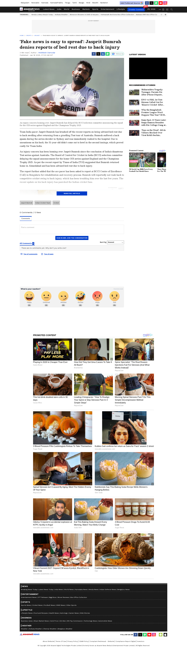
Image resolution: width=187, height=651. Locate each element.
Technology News (90, 621)
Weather (24, 629)
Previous (161, 14)
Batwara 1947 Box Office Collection (149, 14)
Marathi (95, 3)
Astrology (63, 613)
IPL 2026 (151, 9)
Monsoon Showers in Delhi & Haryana (84, 14)
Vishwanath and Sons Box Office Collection (117, 14)
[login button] (164, 9)
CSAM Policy (83, 641)
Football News (49, 605)
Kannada (44, 3)
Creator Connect (136, 9)
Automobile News (105, 621)
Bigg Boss (52, 597)
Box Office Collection (78, 597)
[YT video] (161, 3)
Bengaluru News (123, 589)
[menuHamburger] (167, 9)
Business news (26, 621)
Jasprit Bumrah (26, 203)
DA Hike (63, 621)
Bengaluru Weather (65, 629)
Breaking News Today (29, 589)
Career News (74, 613)
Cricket (56, 203)
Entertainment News (29, 597)
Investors (140, 641)
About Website (48, 641)
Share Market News (41, 621)
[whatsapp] (156, 3)
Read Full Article (72, 193)
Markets (86, 9)
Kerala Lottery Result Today (42, 14)
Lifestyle (121, 9)
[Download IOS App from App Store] (165, 634)
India (59, 9)
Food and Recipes (41, 613)
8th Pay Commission (74, 621)
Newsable (35, 3)
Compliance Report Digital (126, 641)
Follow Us (119, 54)
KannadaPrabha (56, 3)
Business (76, 9)
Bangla (81, 3)
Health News (54, 613)
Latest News (48, 9)
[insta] (165, 3)
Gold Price (54, 621)
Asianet (29, 634)
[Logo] (30, 9)
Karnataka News (81, 589)
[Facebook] (147, 3)
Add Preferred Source (130, 3)
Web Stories (85, 613)
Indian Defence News (108, 589)
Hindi (88, 3)
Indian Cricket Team (42, 203)
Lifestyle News (26, 613)
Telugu (67, 3)
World (66, 9)
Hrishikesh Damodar (46, 53)
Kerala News (93, 589)
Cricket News (37, 605)
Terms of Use (61, 641)
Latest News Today (46, 589)
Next (165, 14)
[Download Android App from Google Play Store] (161, 634)
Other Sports (71, 605)
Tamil (74, 3)
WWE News (60, 605)
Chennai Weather (49, 629)
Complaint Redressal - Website (102, 641)
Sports (95, 9)
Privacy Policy (73, 641)
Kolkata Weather (61, 14)
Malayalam (25, 3)
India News (59, 589)
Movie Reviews (63, 597)
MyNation (104, 3)
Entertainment (107, 9)
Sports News (26, 605)
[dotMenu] (160, 9)
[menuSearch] (172, 9)
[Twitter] (151, 3)
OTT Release (43, 597)
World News (69, 589)
